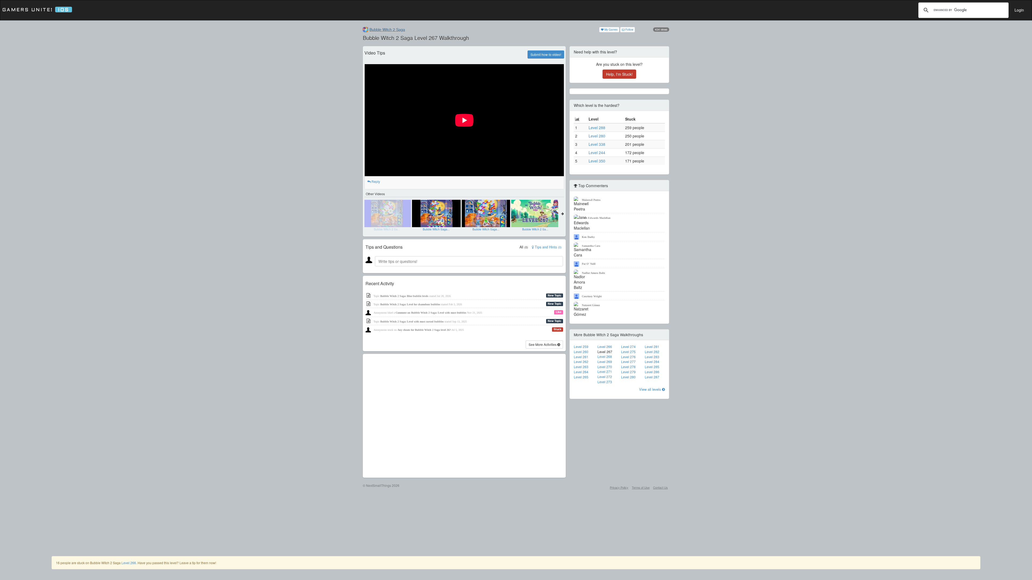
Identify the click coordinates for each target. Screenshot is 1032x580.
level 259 (581, 346)
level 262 (581, 361)
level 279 (628, 371)
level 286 (652, 371)
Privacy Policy (619, 487)
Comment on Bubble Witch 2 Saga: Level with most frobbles (431, 312)
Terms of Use (641, 487)
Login (1019, 10)
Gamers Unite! (35, 10)
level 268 (604, 356)
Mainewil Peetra (591, 199)
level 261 (581, 356)
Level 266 (128, 562)
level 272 (604, 376)
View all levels (650, 389)
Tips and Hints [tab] (548, 247)
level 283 (652, 356)
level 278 (628, 366)
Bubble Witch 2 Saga (387, 29)
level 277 (628, 361)
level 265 (581, 377)
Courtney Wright (592, 296)
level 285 (652, 366)
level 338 (597, 144)
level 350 (597, 161)
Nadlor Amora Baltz (593, 272)
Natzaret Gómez (591, 305)
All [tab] (523, 247)
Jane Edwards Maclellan (596, 217)
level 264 (581, 371)
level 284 (652, 361)
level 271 (604, 371)
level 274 (628, 346)
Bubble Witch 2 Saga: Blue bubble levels (404, 296)
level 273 (604, 381)
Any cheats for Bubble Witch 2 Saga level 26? (424, 329)
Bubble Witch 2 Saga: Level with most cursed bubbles (412, 321)
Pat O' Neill (589, 263)
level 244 (597, 152)
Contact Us (660, 487)
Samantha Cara (591, 245)
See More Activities (543, 344)
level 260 (581, 351)
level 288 (597, 127)
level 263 (581, 366)
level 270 (604, 366)
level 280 (597, 136)
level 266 (604, 346)
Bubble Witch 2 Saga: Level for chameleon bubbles (410, 304)
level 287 (652, 377)
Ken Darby (588, 236)
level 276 (628, 356)
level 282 (652, 351)
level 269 (604, 361)
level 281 (652, 346)
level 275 (628, 351)
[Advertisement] (464, 416)
